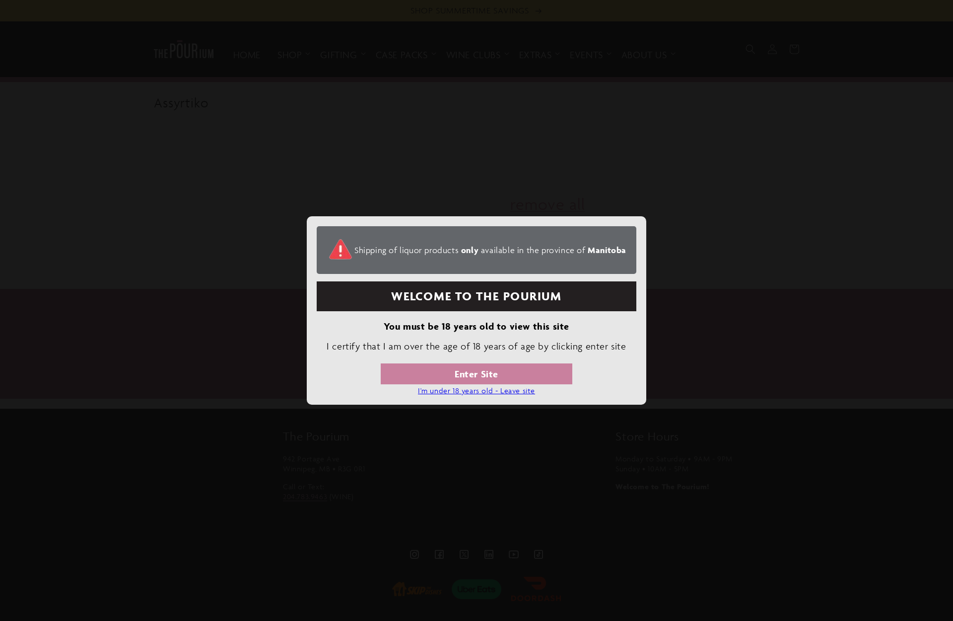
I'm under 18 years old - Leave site (476, 390)
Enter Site (476, 374)
